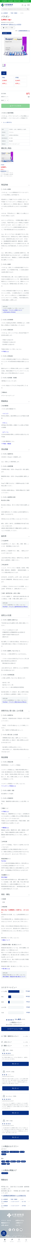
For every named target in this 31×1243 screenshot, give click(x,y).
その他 (3, 1161)
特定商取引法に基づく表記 (11, 1236)
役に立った (15, 1064)
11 (7, 171)
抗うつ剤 (22, 1151)
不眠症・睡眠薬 (14, 13)
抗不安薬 (4, 1154)
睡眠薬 (18, 1161)
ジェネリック (5, 1173)
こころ (7, 1161)
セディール (5, 432)
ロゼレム (4, 422)
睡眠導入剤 (13, 1161)
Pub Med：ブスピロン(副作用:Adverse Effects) (15, 606)
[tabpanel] (15, 48)
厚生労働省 (4, 877)
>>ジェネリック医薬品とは (8, 786)
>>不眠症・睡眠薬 (6, 443)
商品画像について (6, 33)
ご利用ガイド (19, 1222)
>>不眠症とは (5, 351)
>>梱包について (5, 940)
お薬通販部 (5, 13)
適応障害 (23, 1161)
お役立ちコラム (19, 1220)
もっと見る (25, 1036)
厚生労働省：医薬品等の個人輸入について (14, 976)
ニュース (17, 1225)
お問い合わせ (4, 1225)
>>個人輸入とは (5, 968)
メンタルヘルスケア (14, 1151)
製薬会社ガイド (5, 1222)
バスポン (2, 164)
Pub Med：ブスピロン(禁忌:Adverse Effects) (14, 702)
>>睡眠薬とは (5, 827)
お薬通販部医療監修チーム (24, 30)
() (14, 24)
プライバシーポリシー (17, 1235)
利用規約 (7, 1235)
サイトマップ (23, 1236)
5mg (4, 73)
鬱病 (8, 1163)
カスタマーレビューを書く (15, 1029)
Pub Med (3, 861)
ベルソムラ (5, 413)
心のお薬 (4, 1163)
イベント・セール (6, 1220)
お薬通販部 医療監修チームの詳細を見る (14, 1195)
